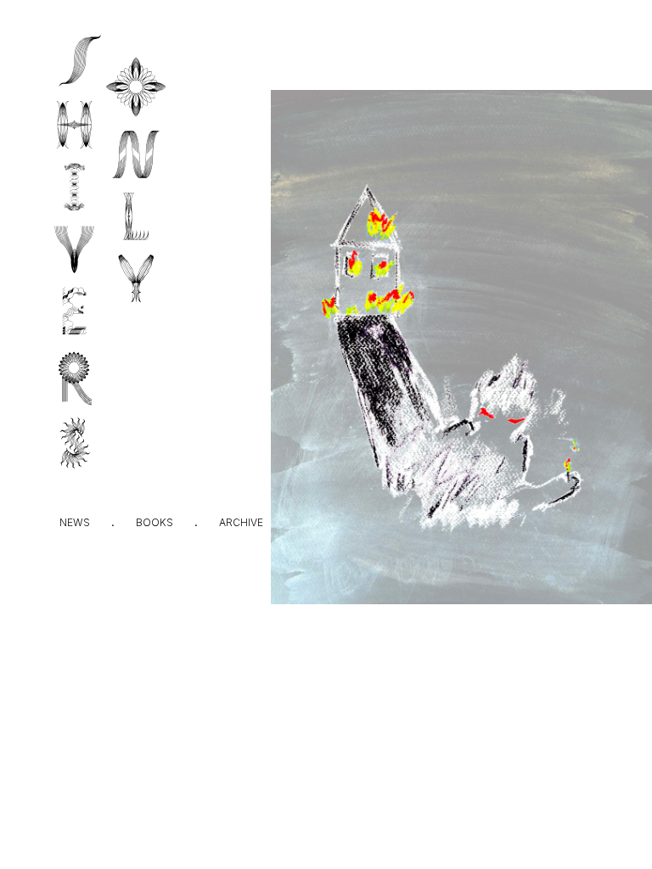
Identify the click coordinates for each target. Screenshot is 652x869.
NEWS (74, 522)
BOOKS (154, 522)
